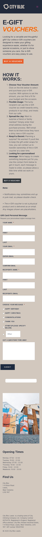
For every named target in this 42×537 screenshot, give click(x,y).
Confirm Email (9, 266)
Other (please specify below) (15, 327)
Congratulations (13, 317)
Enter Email (8, 256)
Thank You (9, 321)
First (5, 233)
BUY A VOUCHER (12, 181)
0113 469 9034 (8, 497)
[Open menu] (37, 6)
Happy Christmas (13, 313)
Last (5, 242)
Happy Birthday (12, 309)
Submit (7, 367)
